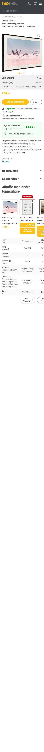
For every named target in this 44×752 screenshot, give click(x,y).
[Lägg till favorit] (39, 36)
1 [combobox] (35, 102)
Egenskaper (10, 179)
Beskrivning (10, 171)
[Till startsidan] (10, 3)
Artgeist (5, 161)
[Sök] (3, 11)
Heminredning (10, 16)
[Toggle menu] (40, 3)
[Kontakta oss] (29, 3)
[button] (22, 82)
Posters (20, 16)
